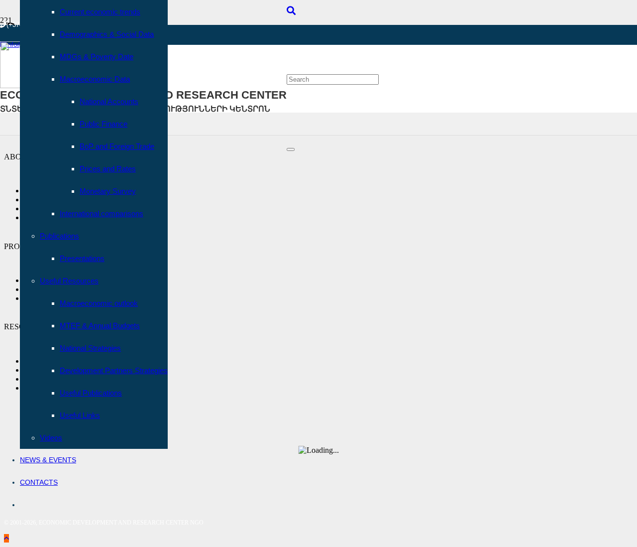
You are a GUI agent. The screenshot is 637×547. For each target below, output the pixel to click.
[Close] (291, 149)
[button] (291, 11)
